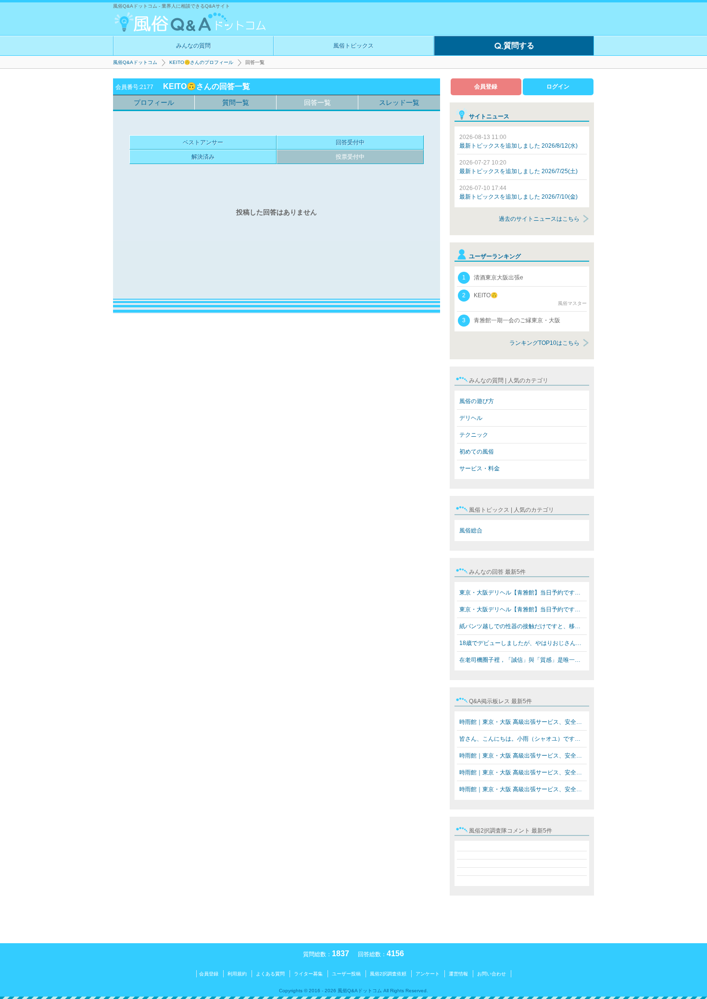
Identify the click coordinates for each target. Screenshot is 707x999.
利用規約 (237, 973)
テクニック (473, 434)
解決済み (203, 156)
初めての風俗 (476, 451)
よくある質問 (270, 973)
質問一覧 (235, 102)
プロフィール (154, 102)
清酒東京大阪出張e (492, 277)
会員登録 (485, 86)
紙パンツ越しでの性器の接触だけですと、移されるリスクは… (523, 626)
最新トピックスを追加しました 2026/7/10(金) (518, 192)
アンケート (428, 973)
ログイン (557, 86)
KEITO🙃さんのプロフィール (201, 62)
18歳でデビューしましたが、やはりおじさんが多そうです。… (523, 643)
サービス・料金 (479, 468)
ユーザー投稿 (346, 973)
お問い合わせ (491, 973)
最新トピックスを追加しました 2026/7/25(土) (518, 167)
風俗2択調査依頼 (388, 973)
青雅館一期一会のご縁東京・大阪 (511, 320)
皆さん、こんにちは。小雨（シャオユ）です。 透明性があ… (523, 738)
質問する (519, 45)
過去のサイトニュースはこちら (539, 218)
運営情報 (458, 973)
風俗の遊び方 (476, 401)
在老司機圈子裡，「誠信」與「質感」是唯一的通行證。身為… (523, 660)
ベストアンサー (203, 142)
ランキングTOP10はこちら (544, 343)
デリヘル (470, 418)
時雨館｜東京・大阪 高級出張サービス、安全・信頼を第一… (523, 722)
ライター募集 (308, 973)
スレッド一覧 (399, 102)
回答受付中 (350, 142)
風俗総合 (470, 530)
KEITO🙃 (524, 299)
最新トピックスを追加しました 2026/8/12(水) (518, 141)
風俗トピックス (353, 45)
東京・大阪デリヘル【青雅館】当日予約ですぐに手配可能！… (523, 592)
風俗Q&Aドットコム (135, 62)
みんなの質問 (193, 45)
